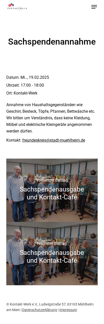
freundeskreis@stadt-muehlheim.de (53, 140)
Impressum (68, 310)
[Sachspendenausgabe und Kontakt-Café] (52, 190)
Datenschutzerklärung (39, 310)
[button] (94, 6)
